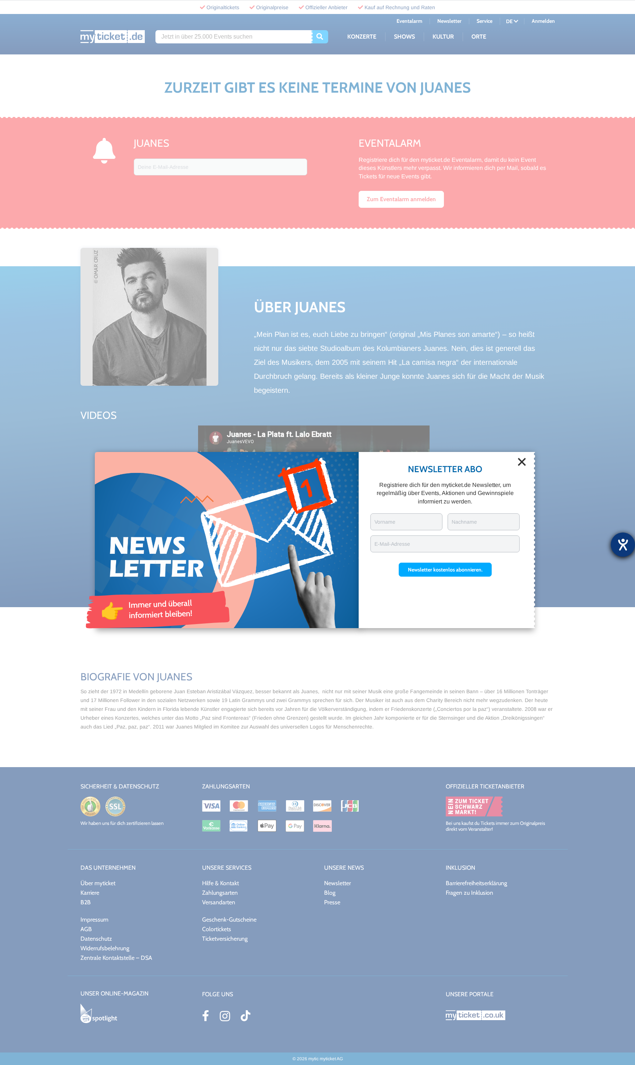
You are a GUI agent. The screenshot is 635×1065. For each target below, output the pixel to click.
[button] (445, 570)
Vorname (384, 522)
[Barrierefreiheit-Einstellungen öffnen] (623, 544)
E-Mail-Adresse (392, 544)
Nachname (464, 522)
